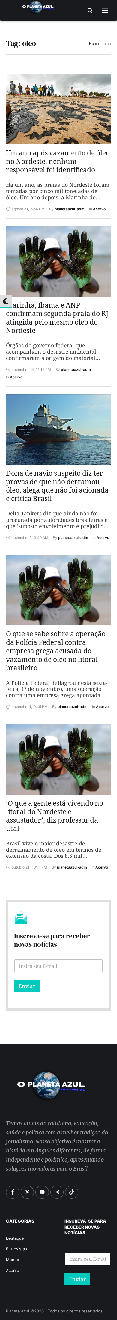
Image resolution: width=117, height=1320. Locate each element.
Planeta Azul (17, 1311)
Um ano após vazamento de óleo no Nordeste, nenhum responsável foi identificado (58, 163)
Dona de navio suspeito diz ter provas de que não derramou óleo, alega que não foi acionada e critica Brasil (57, 487)
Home (94, 43)
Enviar (27, 986)
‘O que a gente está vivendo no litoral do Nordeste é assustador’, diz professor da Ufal (54, 817)
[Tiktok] (71, 1192)
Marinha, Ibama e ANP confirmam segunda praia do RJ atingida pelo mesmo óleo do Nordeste (57, 319)
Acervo (12, 1270)
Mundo (12, 1259)
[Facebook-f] (12, 1192)
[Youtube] (42, 1192)
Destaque (15, 1238)
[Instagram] (57, 1192)
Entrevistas (16, 1248)
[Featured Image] (58, 109)
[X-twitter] (27, 1192)
